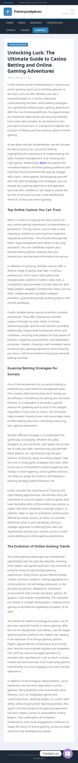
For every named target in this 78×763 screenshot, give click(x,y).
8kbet (43, 163)
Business (36, 22)
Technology (55, 22)
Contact (40, 30)
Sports (10, 30)
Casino (25, 30)
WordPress (39, 758)
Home (9, 22)
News (21, 22)
